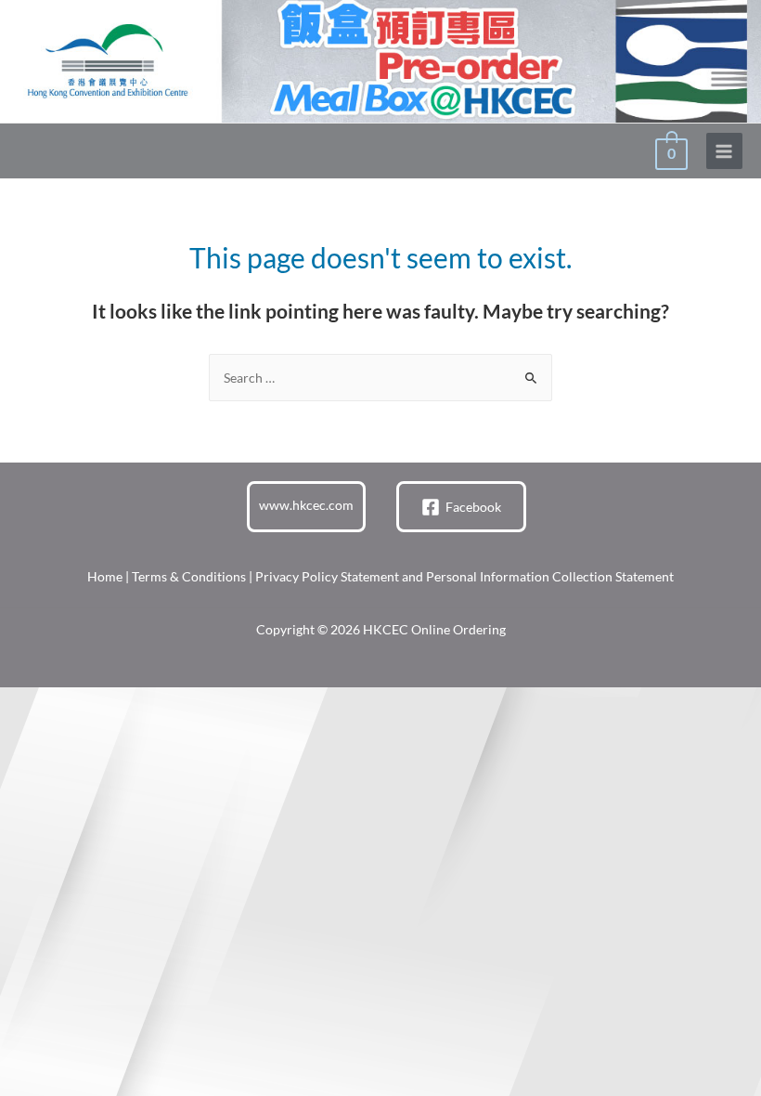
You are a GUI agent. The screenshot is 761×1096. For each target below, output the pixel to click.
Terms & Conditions (189, 576)
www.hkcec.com (306, 505)
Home (105, 576)
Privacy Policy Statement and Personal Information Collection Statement (464, 576)
